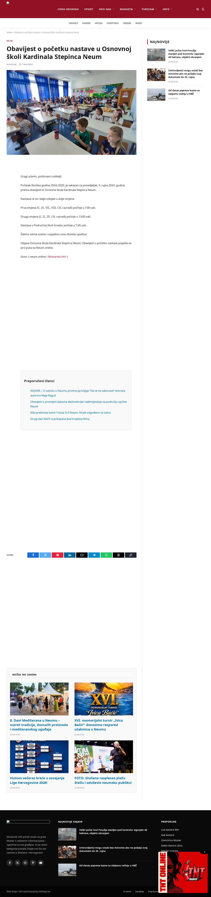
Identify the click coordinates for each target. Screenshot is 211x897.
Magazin (126, 9)
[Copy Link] (10, 271)
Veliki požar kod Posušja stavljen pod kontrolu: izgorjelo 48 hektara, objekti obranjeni (186, 54)
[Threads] (10, 263)
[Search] (198, 9)
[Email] (10, 204)
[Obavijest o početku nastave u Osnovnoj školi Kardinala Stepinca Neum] (71, 112)
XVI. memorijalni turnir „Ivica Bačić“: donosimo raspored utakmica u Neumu (99, 724)
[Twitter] (10, 179)
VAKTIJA (98, 23)
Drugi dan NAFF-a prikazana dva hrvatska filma (60, 419)
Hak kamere (167, 835)
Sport (88, 9)
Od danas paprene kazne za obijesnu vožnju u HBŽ (184, 92)
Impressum (153, 891)
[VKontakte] (10, 238)
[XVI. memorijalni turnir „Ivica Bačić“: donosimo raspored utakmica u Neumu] (104, 699)
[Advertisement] (76, 314)
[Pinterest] (10, 196)
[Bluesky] (10, 213)
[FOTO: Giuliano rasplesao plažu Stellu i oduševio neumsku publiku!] (104, 756)
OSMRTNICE (113, 23)
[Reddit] (10, 187)
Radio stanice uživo (171, 845)
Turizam (148, 9)
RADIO (139, 23)
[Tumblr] (10, 229)
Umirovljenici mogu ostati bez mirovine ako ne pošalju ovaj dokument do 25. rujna (185, 74)
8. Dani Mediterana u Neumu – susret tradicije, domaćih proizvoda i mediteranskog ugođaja (39, 724)
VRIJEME (127, 23)
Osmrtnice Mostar (171, 840)
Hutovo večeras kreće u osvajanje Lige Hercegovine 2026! (37, 780)
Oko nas (105, 9)
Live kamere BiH (170, 829)
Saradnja (139, 891)
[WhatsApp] (10, 255)
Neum (10, 41)
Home (9, 32)
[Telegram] (10, 246)
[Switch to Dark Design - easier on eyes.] (202, 9)
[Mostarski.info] (29, 9)
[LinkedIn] (10, 221)
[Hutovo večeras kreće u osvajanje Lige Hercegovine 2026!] (39, 756)
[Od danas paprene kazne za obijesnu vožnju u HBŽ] (156, 94)
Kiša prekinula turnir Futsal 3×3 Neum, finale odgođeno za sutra (70, 412)
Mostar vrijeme (169, 850)
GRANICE (73, 23)
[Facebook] (10, 171)
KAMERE (86, 23)
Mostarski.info (57, 256)
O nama (127, 891)
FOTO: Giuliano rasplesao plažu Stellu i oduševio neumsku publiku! (103, 780)
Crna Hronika (68, 9)
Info (166, 9)
